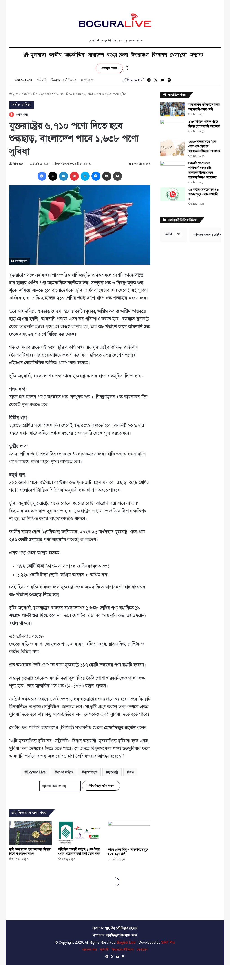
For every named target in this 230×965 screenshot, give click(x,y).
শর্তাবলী (41, 80)
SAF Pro (168, 942)
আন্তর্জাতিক (75, 55)
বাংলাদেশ (90, 772)
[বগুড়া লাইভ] (115, 20)
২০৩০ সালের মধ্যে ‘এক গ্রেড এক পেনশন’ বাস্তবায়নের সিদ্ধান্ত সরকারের (204, 146)
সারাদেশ (96, 55)
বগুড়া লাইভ (65, 772)
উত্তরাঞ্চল (140, 55)
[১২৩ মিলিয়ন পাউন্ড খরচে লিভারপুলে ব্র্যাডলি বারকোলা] (172, 128)
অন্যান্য (196, 55)
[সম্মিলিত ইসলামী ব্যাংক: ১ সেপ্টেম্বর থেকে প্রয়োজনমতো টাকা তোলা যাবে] (79, 833)
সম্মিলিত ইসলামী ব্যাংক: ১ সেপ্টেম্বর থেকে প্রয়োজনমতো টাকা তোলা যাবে (79, 851)
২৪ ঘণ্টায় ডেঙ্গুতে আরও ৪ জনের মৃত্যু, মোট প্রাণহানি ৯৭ (203, 194)
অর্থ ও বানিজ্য (31, 94)
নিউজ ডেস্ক (18, 164)
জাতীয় (55, 55)
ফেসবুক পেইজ (109, 68)
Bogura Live (36, 772)
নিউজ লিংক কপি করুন (101, 786)
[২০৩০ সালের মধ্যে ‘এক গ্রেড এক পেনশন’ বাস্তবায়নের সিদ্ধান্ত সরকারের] (172, 148)
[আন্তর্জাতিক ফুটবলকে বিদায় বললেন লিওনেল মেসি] (172, 109)
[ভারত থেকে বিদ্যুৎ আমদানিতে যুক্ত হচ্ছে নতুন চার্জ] (129, 833)
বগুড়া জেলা (117, 55)
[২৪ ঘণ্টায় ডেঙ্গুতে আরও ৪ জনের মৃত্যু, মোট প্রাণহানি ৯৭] (172, 194)
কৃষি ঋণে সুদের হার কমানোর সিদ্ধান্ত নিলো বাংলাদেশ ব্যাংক (30, 851)
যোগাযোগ (87, 80)
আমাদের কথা (23, 80)
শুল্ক (131, 772)
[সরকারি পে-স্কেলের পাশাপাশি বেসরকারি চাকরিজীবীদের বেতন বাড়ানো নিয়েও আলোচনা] (172, 169)
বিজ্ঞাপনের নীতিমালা (63, 80)
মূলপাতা (37, 55)
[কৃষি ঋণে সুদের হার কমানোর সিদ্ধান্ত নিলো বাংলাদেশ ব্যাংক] (30, 833)
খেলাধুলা (178, 55)
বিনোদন (159, 55)
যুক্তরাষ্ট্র (113, 772)
